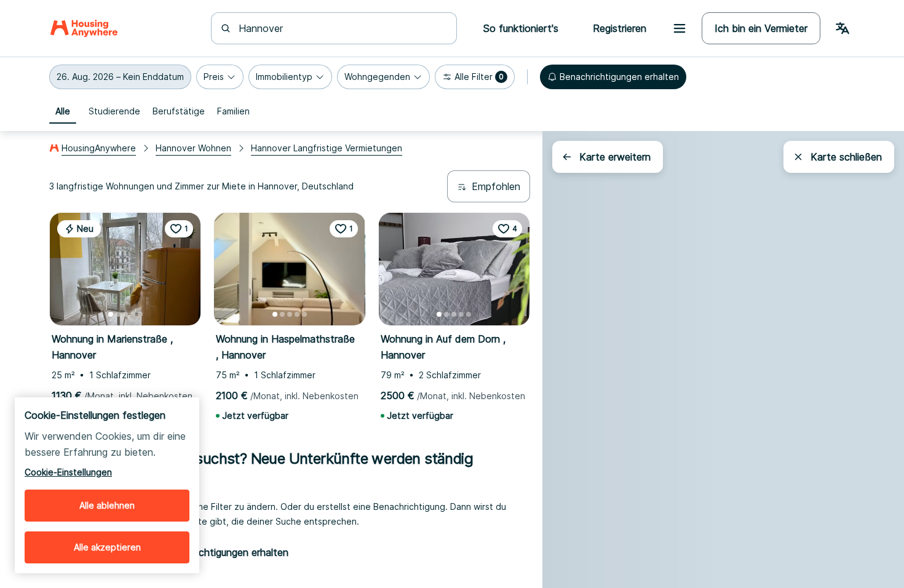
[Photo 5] (140, 314)
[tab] (62, 111)
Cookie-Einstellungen (68, 472)
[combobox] (341, 28)
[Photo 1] (110, 314)
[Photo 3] (125, 314)
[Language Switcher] (842, 28)
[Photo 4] (133, 314)
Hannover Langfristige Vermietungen (326, 148)
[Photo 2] (118, 314)
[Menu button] (679, 28)
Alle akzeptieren (107, 547)
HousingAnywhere (98, 148)
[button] (120, 77)
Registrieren (619, 28)
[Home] (84, 28)
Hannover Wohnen (193, 148)
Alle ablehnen (107, 505)
